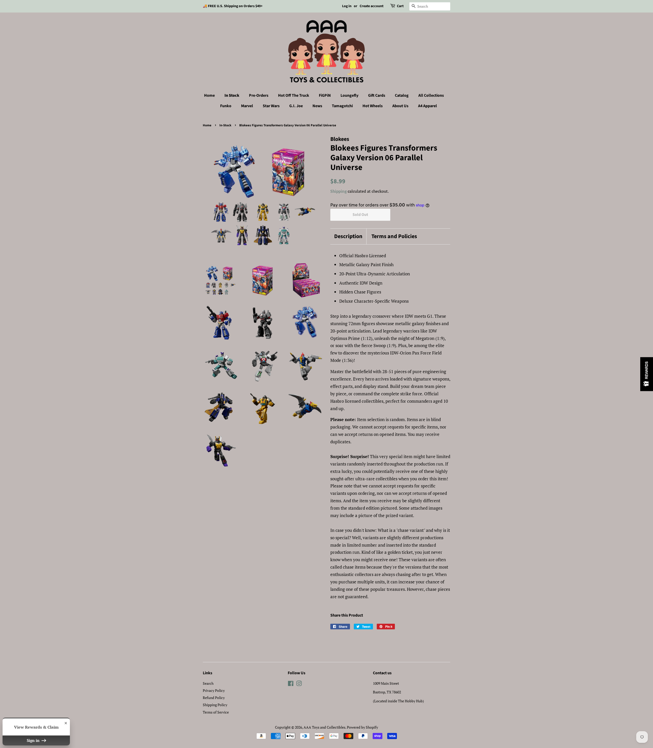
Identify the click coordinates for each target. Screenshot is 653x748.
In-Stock (225, 125)
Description (348, 236)
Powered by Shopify (362, 727)
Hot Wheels (372, 106)
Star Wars (271, 106)
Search (208, 683)
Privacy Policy (214, 690)
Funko (225, 106)
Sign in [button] (34, 740)
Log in (346, 6)
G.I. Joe (296, 106)
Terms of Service (216, 712)
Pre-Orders (258, 95)
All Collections (431, 95)
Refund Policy (214, 697)
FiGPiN (325, 95)
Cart (400, 6)
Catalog (402, 95)
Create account (371, 6)
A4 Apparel (427, 106)
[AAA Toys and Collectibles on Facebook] (291, 684)
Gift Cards (376, 95)
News (317, 106)
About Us (400, 106)
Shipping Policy (215, 704)
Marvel (247, 106)
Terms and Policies (394, 236)
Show (646, 374)
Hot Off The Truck (293, 95)
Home (209, 95)
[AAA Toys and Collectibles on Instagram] (299, 684)
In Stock (231, 95)
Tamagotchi (342, 106)
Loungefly (349, 95)
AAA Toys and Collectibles (324, 727)
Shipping (338, 191)
